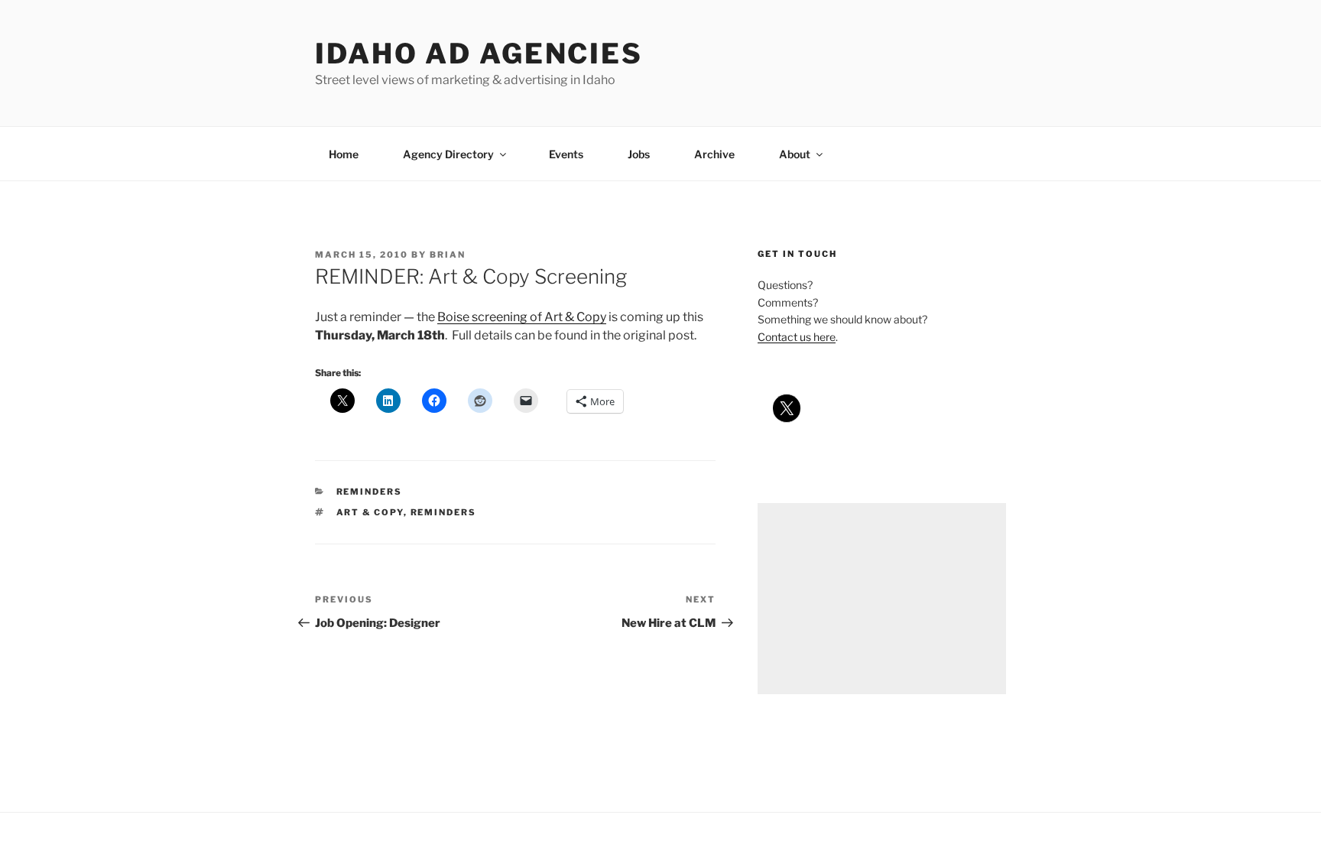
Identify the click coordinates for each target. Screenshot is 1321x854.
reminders (369, 491)
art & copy (370, 512)
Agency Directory (448, 154)
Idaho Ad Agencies (479, 53)
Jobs (639, 154)
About (794, 154)
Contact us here (797, 336)
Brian (448, 254)
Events (566, 154)
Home (344, 154)
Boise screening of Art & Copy (521, 317)
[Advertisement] (882, 598)
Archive (714, 154)
